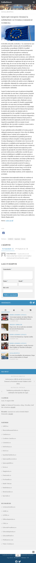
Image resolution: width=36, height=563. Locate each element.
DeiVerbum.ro (7, 447)
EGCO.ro (5, 451)
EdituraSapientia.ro (9, 519)
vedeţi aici (9, 221)
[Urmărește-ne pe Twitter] (34, 303)
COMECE (10, 239)
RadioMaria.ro (7, 488)
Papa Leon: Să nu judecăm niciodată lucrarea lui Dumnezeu (21, 328)
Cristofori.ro (7, 443)
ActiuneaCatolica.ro (9, 507)
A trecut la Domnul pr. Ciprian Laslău (21, 337)
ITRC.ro (5, 523)
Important (17, 239)
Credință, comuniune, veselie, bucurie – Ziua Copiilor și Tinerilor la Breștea (22, 346)
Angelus (12, 324)
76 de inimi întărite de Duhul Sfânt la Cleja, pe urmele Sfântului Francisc (21, 318)
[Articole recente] (5, 310)
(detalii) (12, 407)
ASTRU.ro (6, 515)
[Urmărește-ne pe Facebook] (31, 303)
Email (21, 281)
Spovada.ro (6, 496)
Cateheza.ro (6, 434)
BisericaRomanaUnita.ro (10, 430)
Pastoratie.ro (7, 475)
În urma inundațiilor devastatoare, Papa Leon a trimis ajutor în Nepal (22, 356)
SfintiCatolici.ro (8, 492)
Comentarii (8, 249)
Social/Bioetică (7, 12)
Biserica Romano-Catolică (18, 315)
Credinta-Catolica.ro (9, 438)
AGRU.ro (5, 511)
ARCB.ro (5, 426)
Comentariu (7, 269)
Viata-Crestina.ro (8, 544)
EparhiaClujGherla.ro (9, 455)
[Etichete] (30, 310)
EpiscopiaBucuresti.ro (10, 459)
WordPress (17, 557)
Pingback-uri (22, 249)
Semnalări (19, 324)
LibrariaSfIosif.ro (8, 536)
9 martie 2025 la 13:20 (23, 253)
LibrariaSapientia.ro (9, 531)
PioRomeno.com (8, 540)
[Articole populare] (14, 310)
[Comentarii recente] (22, 310)
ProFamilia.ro (7, 479)
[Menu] (34, 2)
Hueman (23, 557)
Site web (6, 287)
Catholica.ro (6, 2)
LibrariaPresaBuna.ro (9, 527)
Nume (5, 281)
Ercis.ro (5, 467)
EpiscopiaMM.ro (8, 463)
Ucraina (23, 239)
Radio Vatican (7, 483)
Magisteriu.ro (7, 471)
